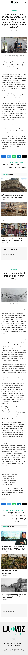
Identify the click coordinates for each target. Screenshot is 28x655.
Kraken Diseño (23, 650)
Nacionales (14, 10)
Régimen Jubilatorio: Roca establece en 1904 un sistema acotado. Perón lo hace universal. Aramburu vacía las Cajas (12, 195)
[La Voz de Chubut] (14, 2)
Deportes (17, 645)
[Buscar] (26, 2)
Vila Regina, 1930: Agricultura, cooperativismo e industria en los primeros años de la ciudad (13, 572)
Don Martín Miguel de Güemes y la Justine (13, 218)
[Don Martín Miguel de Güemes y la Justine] (14, 209)
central (4, 498)
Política (13, 643)
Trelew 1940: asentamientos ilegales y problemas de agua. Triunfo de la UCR (7, 515)
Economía (19, 643)
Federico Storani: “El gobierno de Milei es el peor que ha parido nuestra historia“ (13, 239)
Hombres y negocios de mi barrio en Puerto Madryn (7, 166)
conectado (18, 253)
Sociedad (14, 269)
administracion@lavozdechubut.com (14, 649)
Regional (6, 643)
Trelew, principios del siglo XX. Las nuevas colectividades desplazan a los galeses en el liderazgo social (13, 596)
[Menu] (2, 2)
